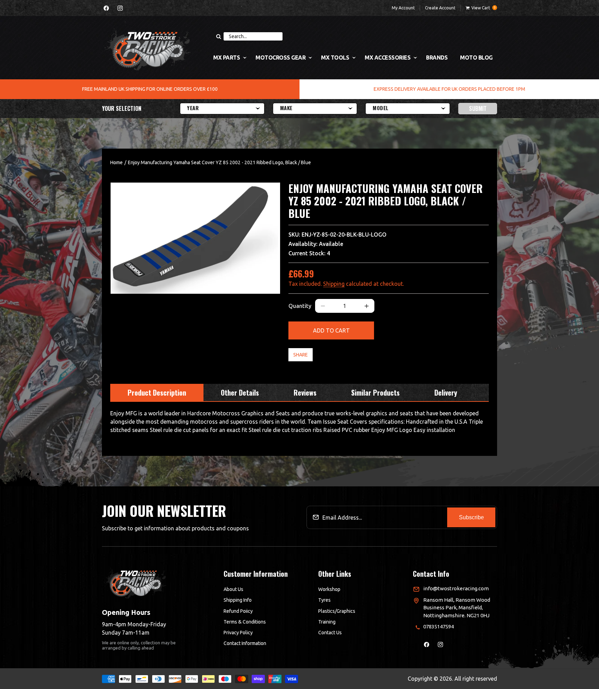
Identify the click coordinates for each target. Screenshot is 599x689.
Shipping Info (238, 600)
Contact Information (245, 643)
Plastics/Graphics (336, 611)
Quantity (299, 306)
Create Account (440, 8)
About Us (233, 589)
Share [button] (300, 354)
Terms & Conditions (245, 622)
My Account (403, 8)
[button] (481, 8)
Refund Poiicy (238, 611)
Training (327, 622)
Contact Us (330, 632)
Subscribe (471, 517)
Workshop (329, 589)
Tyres (324, 600)
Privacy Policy (238, 632)
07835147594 (438, 626)
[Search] (218, 36)
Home (116, 162)
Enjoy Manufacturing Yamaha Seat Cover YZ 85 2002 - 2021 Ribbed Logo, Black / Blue (219, 162)
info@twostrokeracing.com (456, 588)
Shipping (334, 284)
